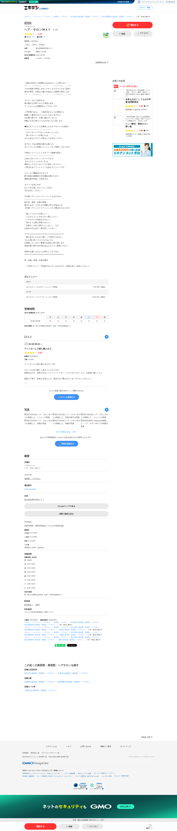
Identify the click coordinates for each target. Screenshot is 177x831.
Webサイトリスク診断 (84, 773)
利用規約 (25, 753)
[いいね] (25, 383)
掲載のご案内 (105, 746)
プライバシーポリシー (49, 753)
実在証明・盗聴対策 (28, 776)
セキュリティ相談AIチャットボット (104, 773)
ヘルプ (68, 746)
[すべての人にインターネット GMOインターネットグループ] (159, 2)
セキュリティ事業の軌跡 (121, 776)
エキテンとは (51, 746)
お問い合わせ (85, 746)
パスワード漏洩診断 (69, 773)
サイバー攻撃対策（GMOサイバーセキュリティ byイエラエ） (55, 776)
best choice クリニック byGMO (33, 757)
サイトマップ (125, 746)
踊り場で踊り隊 (36, 344)
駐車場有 (41, 44)
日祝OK (27, 44)
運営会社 (34, 753)
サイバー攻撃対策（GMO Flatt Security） (88, 776)
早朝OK (34, 44)
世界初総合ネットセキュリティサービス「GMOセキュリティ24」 (41, 773)
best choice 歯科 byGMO (57, 757)
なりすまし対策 (107, 776)
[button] (149, 826)
